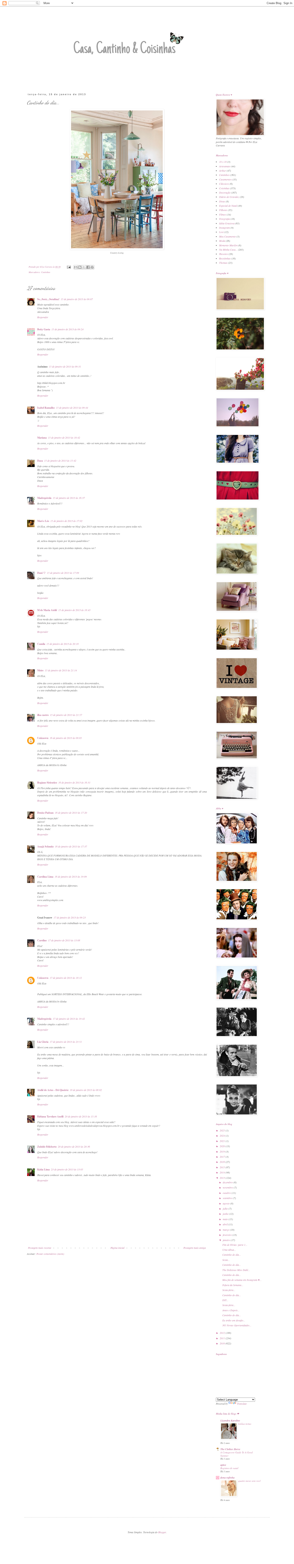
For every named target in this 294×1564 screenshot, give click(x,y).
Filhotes (223, 210)
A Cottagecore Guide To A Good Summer (236, 1454)
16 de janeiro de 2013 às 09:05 (66, 738)
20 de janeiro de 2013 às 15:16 (81, 1116)
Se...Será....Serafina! (48, 299)
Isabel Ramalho (46, 408)
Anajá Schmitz (45, 846)
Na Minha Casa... (228, 249)
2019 (223, 1151)
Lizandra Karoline (230, 1420)
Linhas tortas (244, 1423)
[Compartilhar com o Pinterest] (92, 267)
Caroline (42, 940)
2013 (223, 1177)
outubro (227, 1193)
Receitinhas (225, 258)
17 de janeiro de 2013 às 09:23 (70, 917)
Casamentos (225, 179)
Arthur (222, 170)
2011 (223, 1338)
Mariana (42, 437)
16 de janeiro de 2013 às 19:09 (71, 876)
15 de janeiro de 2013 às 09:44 (72, 407)
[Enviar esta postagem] (68, 266)
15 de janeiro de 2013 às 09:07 (77, 299)
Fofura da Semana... (232, 1285)
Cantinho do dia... (231, 1254)
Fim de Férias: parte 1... (234, 1244)
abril (225, 1224)
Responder (42, 317)
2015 (223, 1167)
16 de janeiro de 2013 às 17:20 (71, 812)
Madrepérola (44, 498)
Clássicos (224, 183)
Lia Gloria (42, 1042)
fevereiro (227, 1235)
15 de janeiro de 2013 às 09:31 (65, 366)
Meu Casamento (227, 236)
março (226, 1229)
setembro (228, 1198)
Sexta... (226, 1259)
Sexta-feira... (228, 1290)
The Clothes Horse (230, 1449)
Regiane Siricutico (47, 782)
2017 (223, 1156)
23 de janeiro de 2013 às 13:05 (67, 1169)
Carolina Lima (45, 876)
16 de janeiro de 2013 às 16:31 (74, 782)
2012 (223, 1332)
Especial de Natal (228, 205)
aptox (223, 1465)
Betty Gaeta (43, 329)
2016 (223, 1162)
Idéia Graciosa (227, 223)
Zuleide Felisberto (47, 1146)
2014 (223, 1172)
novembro (228, 1187)
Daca (40, 460)
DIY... (225, 1300)
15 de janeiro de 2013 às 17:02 (66, 521)
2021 (223, 1141)
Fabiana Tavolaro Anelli (50, 1116)
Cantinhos (45, 272)
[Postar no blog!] (80, 267)
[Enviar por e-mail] (76, 267)
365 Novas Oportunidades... (236, 1325)
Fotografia (224, 218)
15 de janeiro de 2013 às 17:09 (63, 572)
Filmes (222, 214)
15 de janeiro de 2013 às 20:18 (62, 643)
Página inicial (117, 1247)
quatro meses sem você (249, 1480)
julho (226, 1208)
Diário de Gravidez (229, 197)
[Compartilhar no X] (84, 267)
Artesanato (224, 166)
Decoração (225, 192)
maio (226, 1219)
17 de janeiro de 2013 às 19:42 (69, 1018)
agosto (226, 1203)
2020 (223, 1146)
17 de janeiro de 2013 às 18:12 (66, 977)
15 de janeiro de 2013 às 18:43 (74, 610)
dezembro (228, 1182)
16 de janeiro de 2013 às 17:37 (71, 846)
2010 (223, 1343)
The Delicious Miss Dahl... (236, 1270)
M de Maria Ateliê (47, 610)
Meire (40, 670)
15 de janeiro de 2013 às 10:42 (64, 437)
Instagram (224, 227)
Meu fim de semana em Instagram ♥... (242, 1280)
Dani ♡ (41, 573)
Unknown (42, 738)
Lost (221, 232)
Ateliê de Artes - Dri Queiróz (52, 1090)
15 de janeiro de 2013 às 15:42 (60, 460)
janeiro (227, 1240)
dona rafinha (227, 1477)
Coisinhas (224, 188)
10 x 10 (223, 161)
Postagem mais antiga (194, 1247)
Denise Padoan (45, 813)
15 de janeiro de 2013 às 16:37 (69, 498)
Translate (242, 1403)
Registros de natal (229, 1468)
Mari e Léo (43, 521)
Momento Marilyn (228, 245)
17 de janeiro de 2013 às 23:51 (66, 1041)
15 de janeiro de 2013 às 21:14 (61, 670)
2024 (223, 1135)
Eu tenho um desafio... (233, 1320)
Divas (222, 201)
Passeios (223, 254)
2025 (223, 1130)
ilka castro (43, 715)
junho (226, 1213)
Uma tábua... (229, 1249)
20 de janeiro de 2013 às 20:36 (74, 1146)
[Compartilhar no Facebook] (88, 267)
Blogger (162, 1532)
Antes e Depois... (231, 1310)
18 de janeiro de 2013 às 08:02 (86, 1090)
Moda (222, 240)
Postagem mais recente (39, 1247)
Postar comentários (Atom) (50, 1253)
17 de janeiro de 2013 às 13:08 (64, 940)
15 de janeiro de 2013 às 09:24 (67, 329)
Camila (41, 644)
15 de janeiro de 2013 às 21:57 (66, 715)
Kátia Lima (43, 1169)
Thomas (223, 262)
